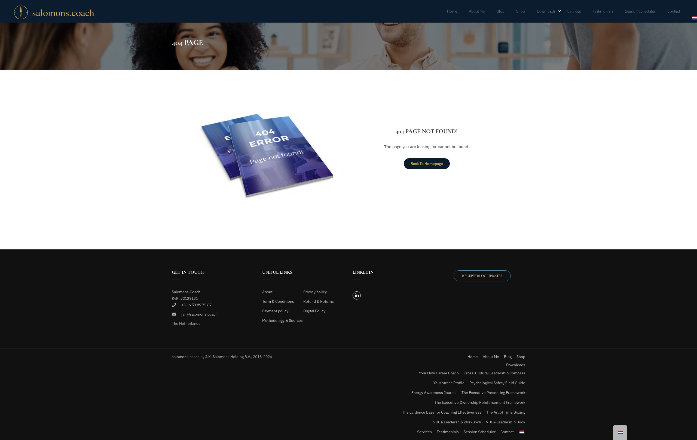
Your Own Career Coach (439, 373)
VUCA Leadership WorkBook (457, 422)
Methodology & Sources (282, 320)
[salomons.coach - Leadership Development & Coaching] (65, 11)
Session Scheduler (640, 11)
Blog (500, 11)
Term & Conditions (278, 301)
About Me (477, 11)
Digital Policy (314, 310)
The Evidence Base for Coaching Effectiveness (441, 412)
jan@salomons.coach (199, 314)
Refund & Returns (318, 301)
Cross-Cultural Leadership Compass (494, 373)
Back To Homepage (427, 163)
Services (574, 11)
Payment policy (275, 310)
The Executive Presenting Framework (493, 392)
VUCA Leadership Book (505, 422)
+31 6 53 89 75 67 (196, 304)
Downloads (546, 11)
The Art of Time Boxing (505, 412)
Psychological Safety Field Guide (497, 382)
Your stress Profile (448, 382)
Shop (520, 11)
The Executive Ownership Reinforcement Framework (480, 402)
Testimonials (603, 11)
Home (452, 11)
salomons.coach (186, 356)
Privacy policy (315, 291)
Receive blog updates (482, 276)
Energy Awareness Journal (434, 392)
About (267, 291)
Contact (673, 11)
